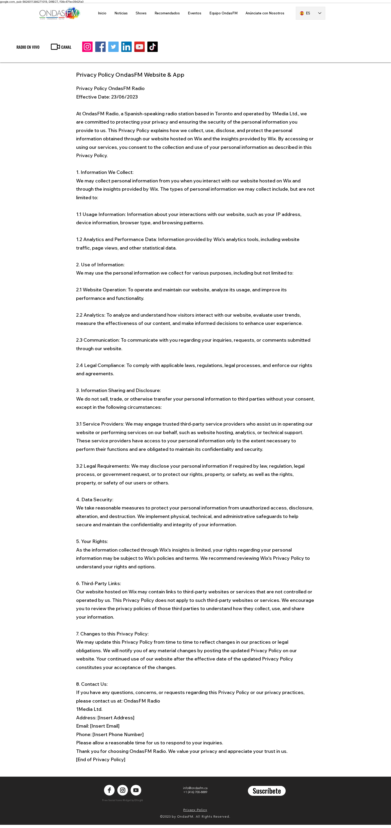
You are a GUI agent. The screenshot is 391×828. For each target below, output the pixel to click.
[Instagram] (87, 47)
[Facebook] (100, 47)
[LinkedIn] (126, 47)
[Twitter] (113, 47)
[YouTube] (139, 47)
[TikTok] (152, 47)
